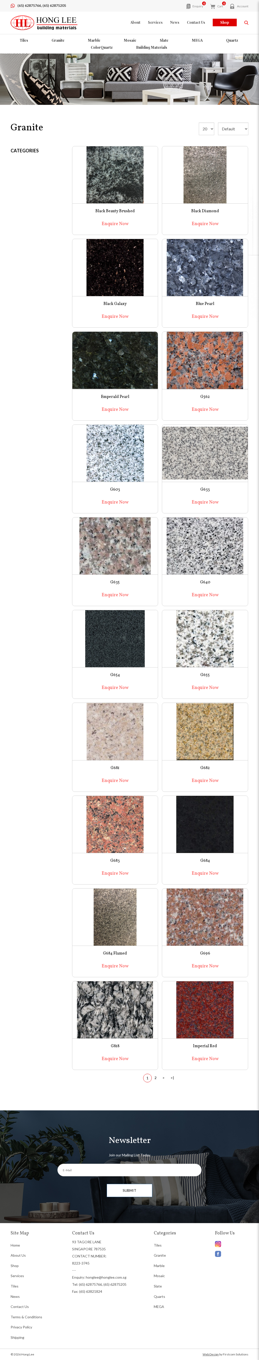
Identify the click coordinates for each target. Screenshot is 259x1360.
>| (172, 1078)
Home (15, 1245)
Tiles (24, 40)
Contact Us (20, 1306)
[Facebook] (231, 1244)
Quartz (232, 40)
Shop (224, 22)
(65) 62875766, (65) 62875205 (41, 5)
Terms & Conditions (26, 1317)
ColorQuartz (102, 47)
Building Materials (151, 47)
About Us (18, 1255)
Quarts (159, 1296)
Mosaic (130, 40)
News (15, 1296)
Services (17, 1276)
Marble (94, 40)
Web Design (211, 1354)
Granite (58, 40)
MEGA (197, 40)
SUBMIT (129, 1190)
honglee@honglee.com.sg (106, 1277)
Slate (164, 40)
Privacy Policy (21, 1327)
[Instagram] (231, 1252)
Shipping (17, 1337)
